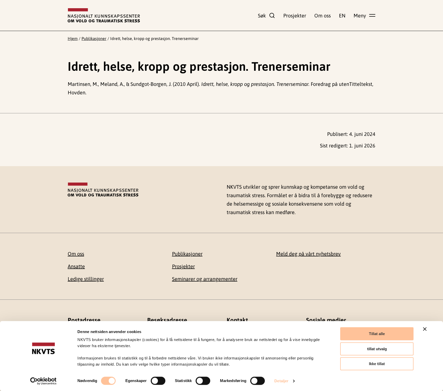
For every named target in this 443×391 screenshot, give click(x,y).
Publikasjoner (94, 38)
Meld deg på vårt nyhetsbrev (308, 254)
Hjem (73, 38)
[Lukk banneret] (425, 329)
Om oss (322, 15)
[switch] (158, 381)
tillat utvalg (377, 349)
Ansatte (76, 266)
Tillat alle (377, 334)
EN (342, 15)
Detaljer (281, 381)
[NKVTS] (104, 15)
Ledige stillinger (86, 279)
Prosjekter (294, 15)
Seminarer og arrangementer (204, 279)
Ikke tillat (377, 364)
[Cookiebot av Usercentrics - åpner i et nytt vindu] (43, 381)
